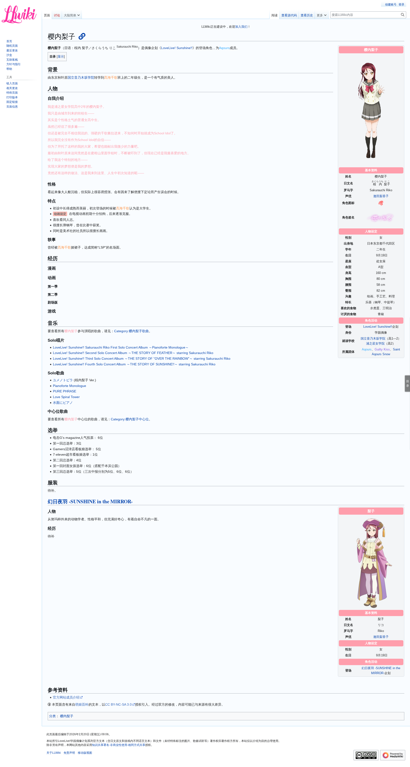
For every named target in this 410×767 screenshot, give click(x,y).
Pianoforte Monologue (69, 386)
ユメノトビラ (63, 380)
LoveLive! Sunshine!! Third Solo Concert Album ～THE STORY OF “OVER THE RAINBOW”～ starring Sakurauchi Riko (141, 358)
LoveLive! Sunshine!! (377, 326)
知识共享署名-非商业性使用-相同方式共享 (118, 745)
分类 (52, 716)
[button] (72, 14)
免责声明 (69, 752)
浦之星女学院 (375, 343)
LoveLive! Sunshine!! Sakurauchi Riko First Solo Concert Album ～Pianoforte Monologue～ (121, 347)
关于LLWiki (54, 752)
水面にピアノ (63, 402)
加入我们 (241, 26)
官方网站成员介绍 (66, 697)
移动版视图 (85, 752)
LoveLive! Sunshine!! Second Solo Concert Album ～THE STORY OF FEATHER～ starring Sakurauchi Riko (133, 353)
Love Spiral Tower (66, 397)
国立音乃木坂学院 (373, 338)
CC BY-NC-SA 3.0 (118, 704)
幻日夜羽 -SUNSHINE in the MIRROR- (90, 501)
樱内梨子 (66, 716)
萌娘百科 (82, 704)
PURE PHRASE (64, 391)
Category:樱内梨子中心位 (130, 419)
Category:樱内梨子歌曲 (131, 331)
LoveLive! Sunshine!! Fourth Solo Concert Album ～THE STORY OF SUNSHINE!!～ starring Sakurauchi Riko (134, 364)
